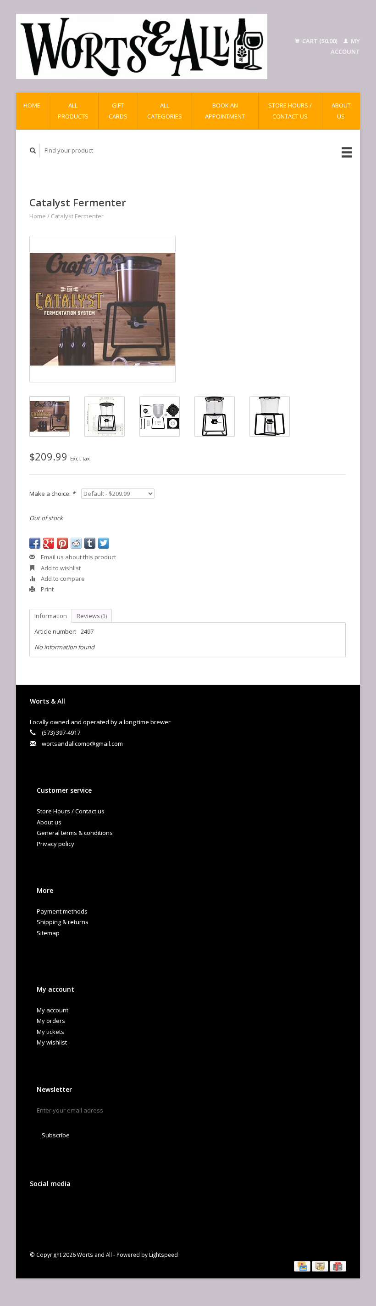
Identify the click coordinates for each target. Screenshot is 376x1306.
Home (31, 105)
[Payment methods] (303, 1265)
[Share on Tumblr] (89, 543)
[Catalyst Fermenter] (102, 309)
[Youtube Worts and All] (76, 1208)
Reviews (92, 616)
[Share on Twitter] (103, 543)
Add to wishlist (60, 568)
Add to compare (62, 578)
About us (341, 110)
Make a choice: (52, 493)
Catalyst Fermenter (77, 216)
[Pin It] (62, 543)
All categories (164, 110)
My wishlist (52, 1042)
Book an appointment (225, 110)
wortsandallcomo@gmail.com (82, 743)
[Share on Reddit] (76, 543)
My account (52, 1010)
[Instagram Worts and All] (95, 1208)
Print (46, 589)
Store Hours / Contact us (290, 110)
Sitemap (48, 933)
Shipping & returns (62, 922)
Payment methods (62, 911)
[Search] (33, 150)
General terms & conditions (75, 833)
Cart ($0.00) (320, 41)
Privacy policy (55, 844)
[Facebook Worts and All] (38, 1208)
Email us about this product (77, 557)
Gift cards (118, 110)
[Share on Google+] (48, 543)
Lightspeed (163, 1254)
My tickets (50, 1032)
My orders (51, 1020)
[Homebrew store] (141, 46)
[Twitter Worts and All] (57, 1208)
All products (73, 110)
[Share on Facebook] (34, 543)
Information (50, 616)
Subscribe (56, 1135)
